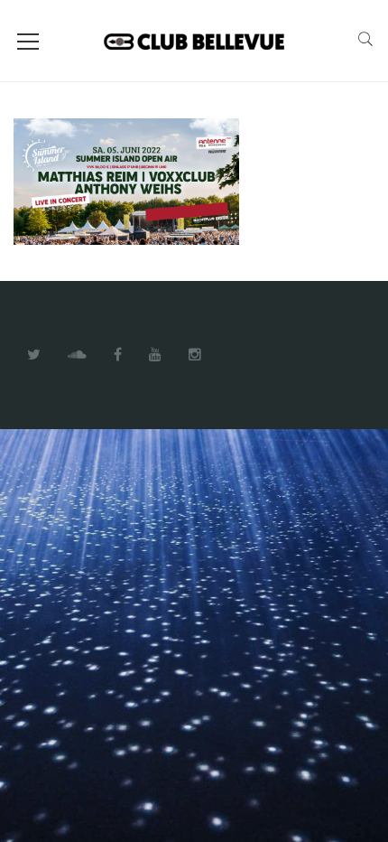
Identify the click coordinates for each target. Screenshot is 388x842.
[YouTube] (155, 355)
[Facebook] (117, 355)
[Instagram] (195, 355)
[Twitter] (34, 355)
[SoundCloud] (77, 355)
